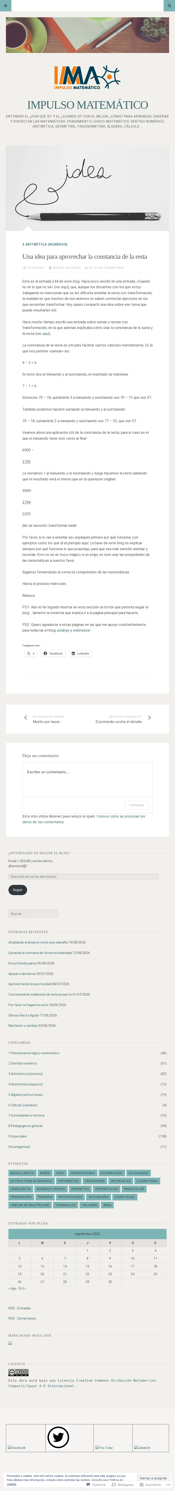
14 (65, 1266)
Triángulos (65, 1205)
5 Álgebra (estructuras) (25, 1095)
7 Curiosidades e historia (26, 1115)
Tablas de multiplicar (30, 1205)
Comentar (136, 805)
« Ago (12, 1288)
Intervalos (121, 1181)
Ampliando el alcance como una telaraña (38, 942)
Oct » (22, 1288)
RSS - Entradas (19, 1308)
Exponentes (68, 1181)
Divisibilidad (112, 1173)
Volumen (89, 1205)
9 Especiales (17, 1136)
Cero (60, 1173)
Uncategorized (19, 1147)
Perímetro (80, 1189)
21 (65, 1274)
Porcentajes (106, 1189)
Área (107, 1205)
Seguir (17, 890)
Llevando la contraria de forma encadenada (40, 953)
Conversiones (83, 1173)
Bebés (45, 1173)
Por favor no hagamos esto (28, 1005)
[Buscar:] (33, 914)
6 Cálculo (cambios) (22, 1105)
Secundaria (99, 1197)
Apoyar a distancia (22, 974)
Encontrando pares (22, 963)
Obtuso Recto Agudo (23, 1015)
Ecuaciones (139, 1173)
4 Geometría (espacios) (25, 1084)
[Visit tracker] (10, 1344)
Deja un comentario (106, 267)
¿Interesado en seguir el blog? (39, 853)
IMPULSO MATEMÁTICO (87, 104)
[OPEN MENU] (5, 5)
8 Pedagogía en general (25, 1126)
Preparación (21, 1197)
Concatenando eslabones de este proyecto (40, 994)
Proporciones (70, 1197)
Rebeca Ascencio (67, 267)
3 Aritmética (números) (45, 244)
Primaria (45, 1197)
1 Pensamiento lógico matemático (33, 1053)
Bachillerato (22, 1173)
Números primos (51, 1189)
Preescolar (134, 1189)
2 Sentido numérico (22, 1063)
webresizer (81, 630)
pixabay (63, 630)
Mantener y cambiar (23, 1025)
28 (65, 1282)
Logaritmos (147, 1181)
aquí (64, 287)
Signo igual (125, 1197)
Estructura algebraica (31, 1181)
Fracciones (95, 1181)
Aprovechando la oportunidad (29, 984)
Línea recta (21, 1189)
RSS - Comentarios (22, 1318)
